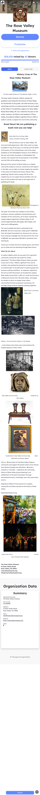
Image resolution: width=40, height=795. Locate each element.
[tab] (9, 69)
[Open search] (30, 2)
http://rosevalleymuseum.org (13, 620)
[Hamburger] (37, 2)
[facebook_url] (3, 625)
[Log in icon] (33, 2)
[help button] (37, 792)
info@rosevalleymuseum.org (13, 616)
